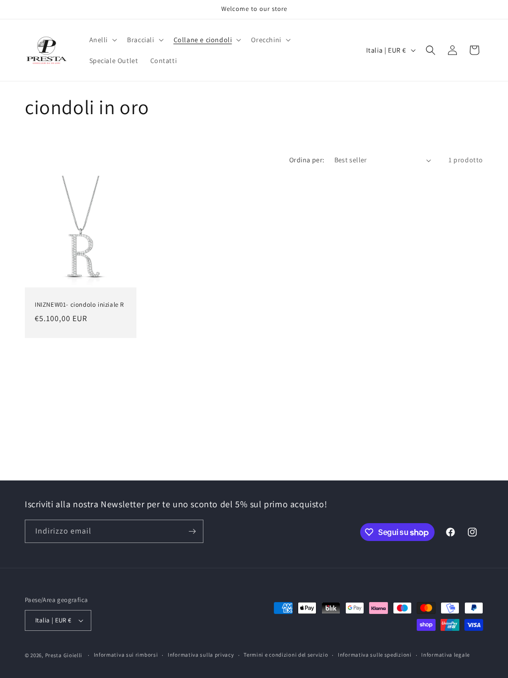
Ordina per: (306, 159)
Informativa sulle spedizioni (375, 654)
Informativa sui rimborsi (126, 654)
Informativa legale (445, 654)
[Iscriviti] (192, 531)
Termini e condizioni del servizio (286, 654)
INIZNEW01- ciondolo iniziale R (79, 305)
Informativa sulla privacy (201, 654)
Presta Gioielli (64, 655)
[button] (102, 39)
